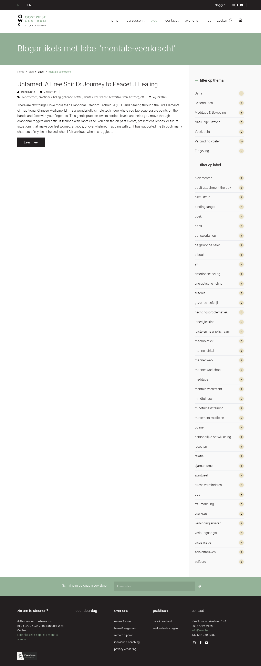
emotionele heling (50, 97)
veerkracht (202, 514)
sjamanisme (203, 466)
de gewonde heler (207, 245)
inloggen (219, 5)
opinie (199, 427)
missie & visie (122, 621)
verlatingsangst (206, 533)
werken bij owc (123, 635)
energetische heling (208, 283)
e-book (200, 255)
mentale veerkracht (95, 97)
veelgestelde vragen (165, 628)
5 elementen (30, 97)
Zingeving (202, 151)
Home (20, 71)
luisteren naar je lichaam (212, 331)
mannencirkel (204, 351)
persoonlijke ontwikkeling (213, 437)
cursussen (135, 20)
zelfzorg (134, 97)
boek (198, 216)
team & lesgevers (125, 628)
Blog (31, 71)
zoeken (222, 20)
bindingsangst (205, 207)
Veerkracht (51, 91)
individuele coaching (127, 642)
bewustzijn (202, 197)
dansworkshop (205, 236)
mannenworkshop (208, 370)
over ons (191, 20)
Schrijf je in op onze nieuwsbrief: (85, 585)
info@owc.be (200, 630)
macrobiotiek (204, 341)
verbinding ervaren (208, 523)
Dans (198, 93)
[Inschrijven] (200, 586)
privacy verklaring (125, 649)
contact (171, 20)
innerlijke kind (205, 322)
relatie (199, 456)
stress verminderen (208, 485)
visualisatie (203, 542)
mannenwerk (204, 360)
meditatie (201, 379)
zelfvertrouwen (118, 97)
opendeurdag (86, 610)
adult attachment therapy (213, 188)
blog (154, 20)
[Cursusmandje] (240, 20)
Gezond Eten (204, 103)
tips (197, 494)
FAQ (208, 20)
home (114, 20)
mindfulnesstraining (209, 408)
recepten (201, 446)
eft (142, 97)
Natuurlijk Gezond (207, 122)
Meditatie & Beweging (210, 112)
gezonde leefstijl (72, 97)
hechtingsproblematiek (211, 312)
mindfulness (203, 399)
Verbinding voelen (207, 141)
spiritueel (201, 475)
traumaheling (204, 504)
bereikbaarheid (162, 621)
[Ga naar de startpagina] (31, 20)
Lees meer (31, 142)
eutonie (200, 293)
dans (198, 226)
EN (29, 5)
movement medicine (209, 418)
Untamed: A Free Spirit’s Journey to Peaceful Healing (87, 84)
